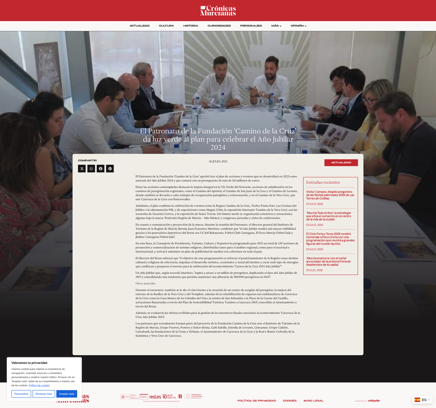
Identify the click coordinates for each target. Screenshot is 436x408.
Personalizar (21, 393)
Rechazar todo (44, 393)
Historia (190, 25)
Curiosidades (219, 25)
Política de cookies (39, 385)
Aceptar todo (66, 393)
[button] (82, 168)
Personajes (251, 25)
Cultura (166, 25)
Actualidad (140, 25)
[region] (44, 379)
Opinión (297, 25)
